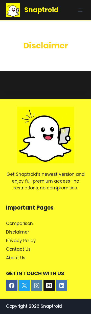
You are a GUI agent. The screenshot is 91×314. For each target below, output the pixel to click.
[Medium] (49, 285)
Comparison (19, 223)
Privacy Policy (21, 241)
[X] (24, 285)
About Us (15, 258)
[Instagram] (36, 285)
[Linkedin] (61, 285)
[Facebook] (11, 285)
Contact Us (18, 249)
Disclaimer (17, 232)
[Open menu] (80, 10)
